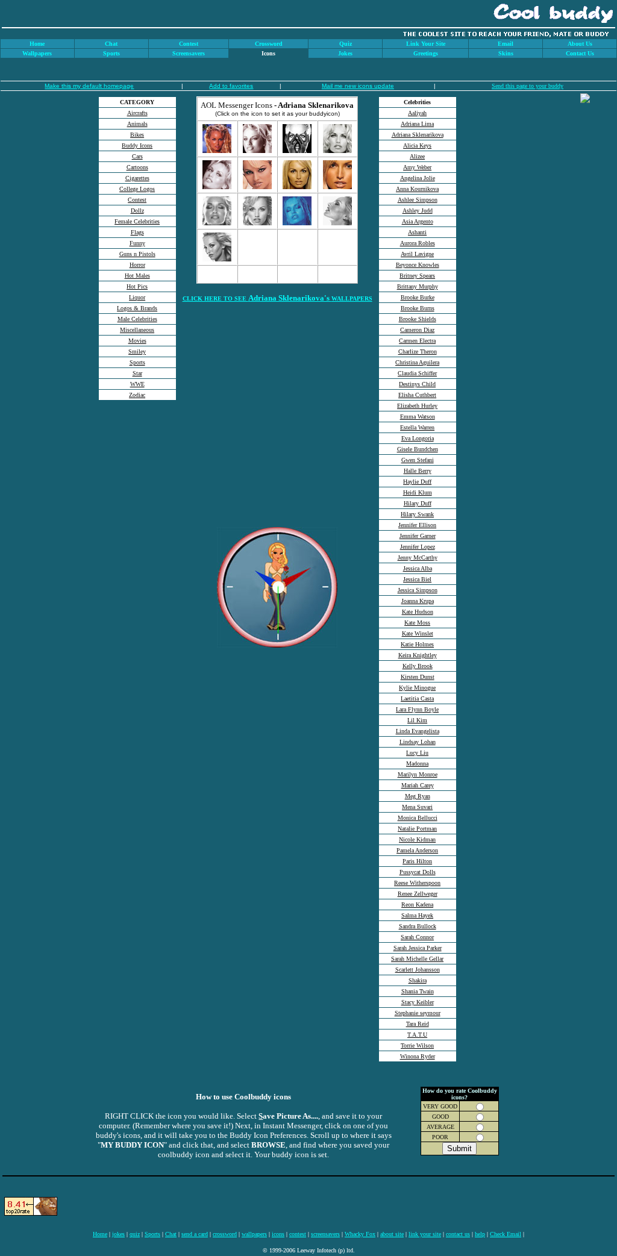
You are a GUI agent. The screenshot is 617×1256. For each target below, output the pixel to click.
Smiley (137, 351)
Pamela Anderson (417, 850)
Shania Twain (417, 991)
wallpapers (254, 1234)
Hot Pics (137, 286)
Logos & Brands (137, 308)
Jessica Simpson (417, 590)
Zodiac (137, 395)
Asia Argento (417, 221)
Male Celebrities (137, 319)
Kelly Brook (417, 666)
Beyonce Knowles (417, 264)
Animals (137, 123)
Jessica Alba (417, 568)
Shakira (418, 980)
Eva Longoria (417, 438)
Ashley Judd (417, 210)
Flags (137, 232)
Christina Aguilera (417, 362)
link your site (425, 1234)
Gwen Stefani (417, 460)
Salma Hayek (417, 915)
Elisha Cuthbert (417, 395)
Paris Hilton (417, 861)
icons (278, 1234)
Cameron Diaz (417, 329)
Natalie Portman (417, 828)
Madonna (417, 763)
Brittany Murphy (417, 286)
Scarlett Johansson (417, 969)
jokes (118, 1234)
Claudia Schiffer (417, 373)
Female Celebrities (137, 221)
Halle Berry (417, 470)
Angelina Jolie (417, 178)
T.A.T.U (417, 1034)
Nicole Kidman (417, 839)
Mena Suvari (417, 807)
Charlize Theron (417, 351)
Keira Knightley (417, 655)
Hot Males (137, 275)
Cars (137, 156)
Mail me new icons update (358, 86)
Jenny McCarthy (417, 557)
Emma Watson (417, 416)
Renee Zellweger (417, 893)
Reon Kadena (417, 904)
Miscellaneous (137, 329)
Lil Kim (417, 720)
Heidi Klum (417, 492)
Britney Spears (417, 275)
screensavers (325, 1234)
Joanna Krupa (417, 601)
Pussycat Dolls (417, 872)
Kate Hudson (417, 611)
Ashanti (417, 232)
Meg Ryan (417, 796)
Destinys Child (417, 384)
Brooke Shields (417, 319)
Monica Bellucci (417, 817)
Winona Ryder (417, 1056)
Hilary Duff (417, 503)
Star (137, 373)
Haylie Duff (417, 481)
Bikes (137, 134)
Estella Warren (417, 427)
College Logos (137, 189)
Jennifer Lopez (417, 546)
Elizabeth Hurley (417, 405)
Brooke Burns (417, 308)
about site (392, 1234)
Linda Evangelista (417, 731)
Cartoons (137, 167)
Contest (137, 199)
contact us (458, 1234)
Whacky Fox (360, 1234)
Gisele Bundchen (417, 449)
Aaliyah (417, 113)
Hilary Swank (417, 514)
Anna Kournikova (417, 189)
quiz (135, 1234)
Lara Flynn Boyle (417, 709)
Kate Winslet (417, 633)
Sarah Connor (417, 937)
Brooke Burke (417, 297)
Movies (137, 340)
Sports (137, 362)
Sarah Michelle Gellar (417, 958)
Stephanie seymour (417, 1013)
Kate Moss (417, 622)
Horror (137, 264)
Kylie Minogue (417, 687)
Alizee (417, 156)
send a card (194, 1234)
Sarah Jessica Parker (417, 948)
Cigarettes (137, 178)
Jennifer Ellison (417, 525)
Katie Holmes (417, 644)
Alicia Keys (417, 145)
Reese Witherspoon (417, 883)
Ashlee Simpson (417, 199)
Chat (171, 1234)
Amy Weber (417, 167)
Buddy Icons (137, 145)
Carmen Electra (417, 340)
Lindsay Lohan (417, 742)
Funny (137, 243)
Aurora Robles (417, 243)
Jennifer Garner (417, 536)
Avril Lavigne (417, 254)
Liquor (137, 297)
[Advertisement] (137, 494)
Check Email (505, 1234)
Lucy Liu (417, 752)
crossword (225, 1234)
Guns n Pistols (137, 254)
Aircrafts (137, 113)
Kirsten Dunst (417, 676)
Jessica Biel (417, 579)
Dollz (137, 210)
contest (297, 1234)
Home (100, 1234)
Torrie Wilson (417, 1045)
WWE (137, 384)
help (480, 1234)
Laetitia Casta (417, 698)
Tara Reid (417, 1023)
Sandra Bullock (417, 926)
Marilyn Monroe (417, 774)
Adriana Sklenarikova (417, 134)
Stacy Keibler (417, 1002)
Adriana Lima (417, 123)
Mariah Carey (417, 785)
